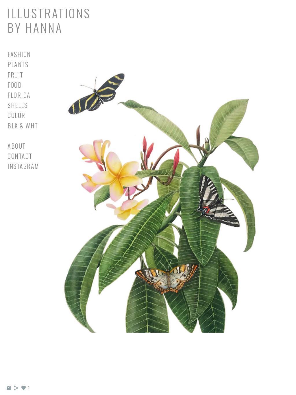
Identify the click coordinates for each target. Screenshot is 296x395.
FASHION (19, 54)
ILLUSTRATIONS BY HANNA (49, 20)
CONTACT (20, 155)
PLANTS (18, 64)
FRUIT (15, 74)
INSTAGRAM (23, 166)
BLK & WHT (23, 125)
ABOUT (17, 145)
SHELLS (17, 105)
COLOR (16, 115)
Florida (19, 94)
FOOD (15, 84)
